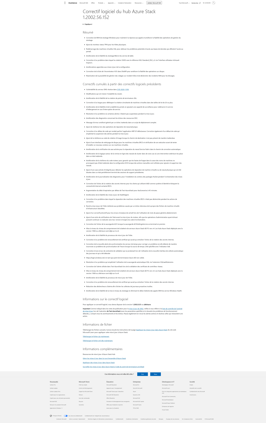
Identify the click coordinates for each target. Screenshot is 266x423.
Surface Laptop (53, 388)
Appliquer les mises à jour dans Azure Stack (151, 330)
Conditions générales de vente (148, 419)
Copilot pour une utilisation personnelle (60, 398)
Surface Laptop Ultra (55, 391)
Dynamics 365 (136, 395)
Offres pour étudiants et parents (115, 405)
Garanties (81, 405)
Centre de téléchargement (85, 388)
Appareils (111, 3)
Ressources (138, 3)
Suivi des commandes (84, 398)
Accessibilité (199, 419)
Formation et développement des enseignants (118, 401)
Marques (161, 419)
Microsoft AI (136, 385)
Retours (81, 395)
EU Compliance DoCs (187, 419)
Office (93, 3)
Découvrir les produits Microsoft (58, 405)
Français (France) (57, 415)
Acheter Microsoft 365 (154, 3)
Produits (100, 3)
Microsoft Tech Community (168, 396)
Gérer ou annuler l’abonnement (77, 419)
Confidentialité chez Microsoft (197, 391)
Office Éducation (111, 398)
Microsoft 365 (84, 3)
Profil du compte (83, 385)
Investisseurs (193, 395)
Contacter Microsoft (61, 419)
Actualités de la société (195, 388)
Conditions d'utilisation (132, 419)
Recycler (81, 401)
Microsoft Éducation (112, 385)
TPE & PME (136, 408)
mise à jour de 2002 (136, 308)
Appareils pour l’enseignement (114, 388)
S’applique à (88, 24)
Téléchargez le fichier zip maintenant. (96, 336)
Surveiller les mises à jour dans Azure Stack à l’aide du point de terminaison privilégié (113, 367)
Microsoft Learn (166, 388)
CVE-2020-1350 (123, 89)
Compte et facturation (124, 3)
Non (155, 374)
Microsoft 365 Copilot (138, 401)
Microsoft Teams (137, 405)
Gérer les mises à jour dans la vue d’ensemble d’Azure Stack (104, 358)
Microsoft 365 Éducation (113, 395)
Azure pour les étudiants (113, 408)
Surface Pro (53, 385)
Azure (134, 391)
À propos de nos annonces (172, 419)
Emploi (191, 385)
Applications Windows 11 (56, 408)
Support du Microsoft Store (85, 391)
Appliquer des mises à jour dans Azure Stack (99, 362)
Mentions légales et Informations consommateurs (100, 419)
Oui (142, 374)
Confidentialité (119, 419)
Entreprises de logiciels (168, 406)
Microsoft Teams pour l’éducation (115, 391)
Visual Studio (165, 410)
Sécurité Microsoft (137, 388)
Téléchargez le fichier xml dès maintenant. (98, 340)
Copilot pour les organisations (57, 395)
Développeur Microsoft (168, 385)
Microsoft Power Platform (168, 403)
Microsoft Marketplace (167, 400)
